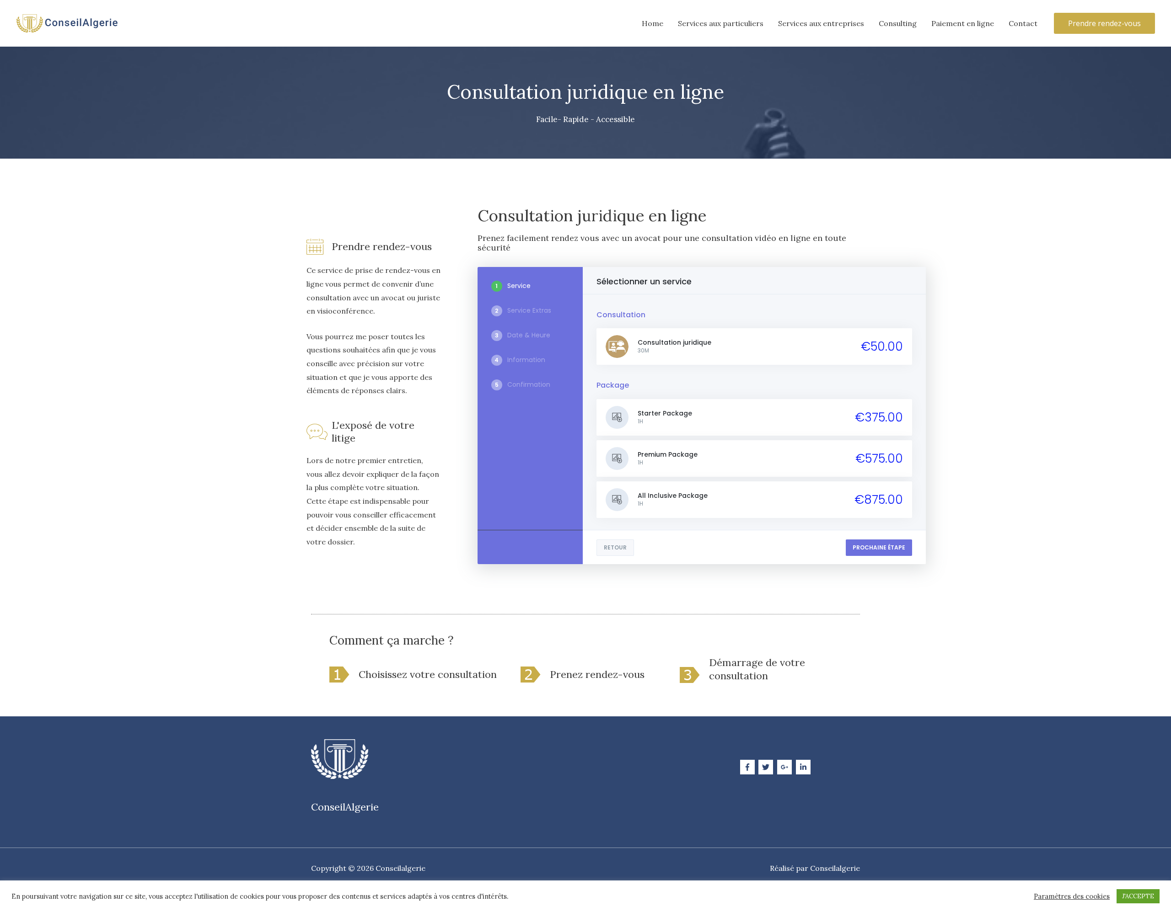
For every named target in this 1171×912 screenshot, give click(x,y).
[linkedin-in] (804, 767)
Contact (1023, 23)
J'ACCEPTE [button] (1138, 896)
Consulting (898, 23)
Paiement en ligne (962, 23)
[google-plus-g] (785, 767)
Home (652, 23)
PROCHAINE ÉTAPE (879, 547)
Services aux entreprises (821, 23)
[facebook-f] (748, 767)
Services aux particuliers (720, 23)
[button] (1104, 23)
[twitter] (766, 767)
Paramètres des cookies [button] (1072, 896)
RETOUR (615, 547)
